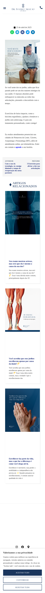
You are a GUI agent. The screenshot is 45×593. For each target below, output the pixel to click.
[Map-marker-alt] (28, 547)
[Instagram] (16, 547)
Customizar (22, 580)
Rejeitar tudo (22, 587)
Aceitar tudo (22, 573)
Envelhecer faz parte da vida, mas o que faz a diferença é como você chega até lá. (21, 461)
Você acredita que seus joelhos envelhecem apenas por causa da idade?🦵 (21, 361)
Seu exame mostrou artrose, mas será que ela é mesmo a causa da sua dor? (20, 264)
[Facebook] (22, 547)
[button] (4, 8)
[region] (22, 570)
